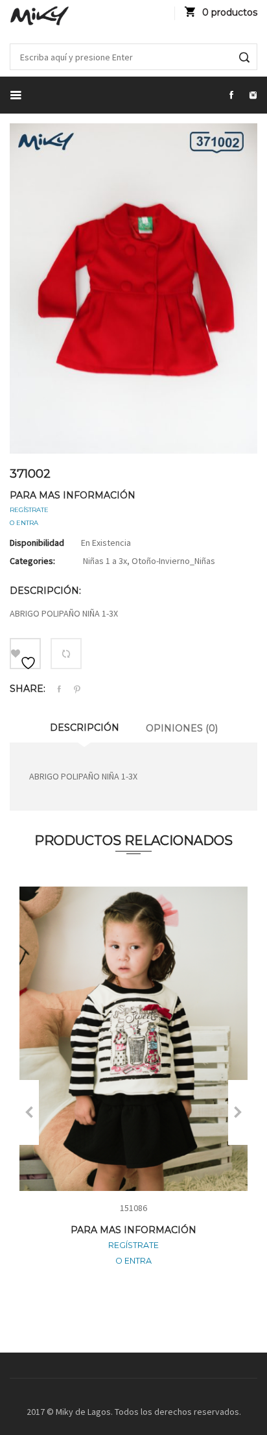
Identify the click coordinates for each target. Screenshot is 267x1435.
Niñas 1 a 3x (105, 561)
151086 (133, 1208)
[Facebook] (59, 689)
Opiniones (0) (182, 728)
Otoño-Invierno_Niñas (173, 561)
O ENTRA (24, 522)
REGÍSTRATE (29, 509)
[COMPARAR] (66, 653)
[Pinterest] (77, 689)
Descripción (84, 727)
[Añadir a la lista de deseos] (25, 653)
